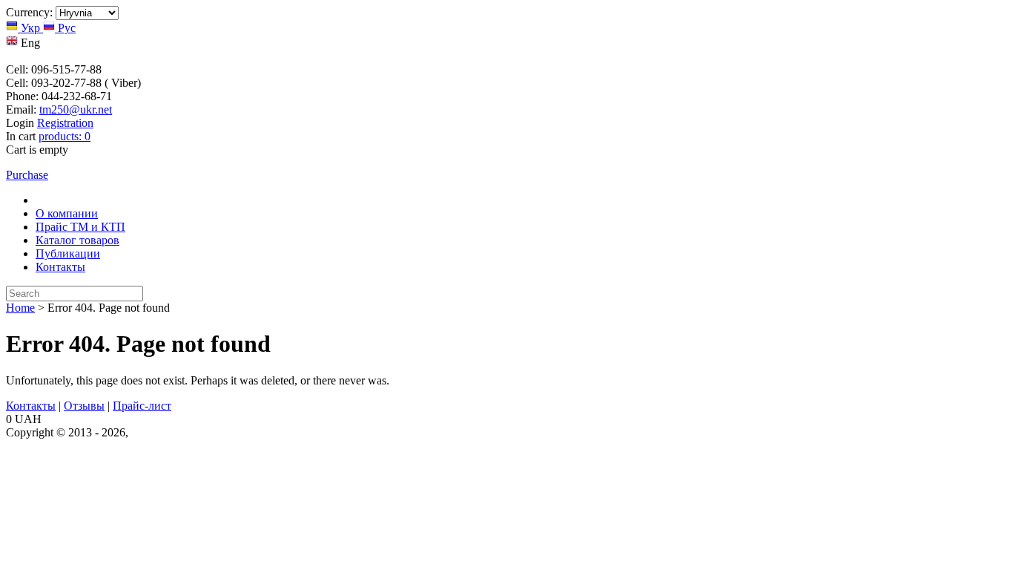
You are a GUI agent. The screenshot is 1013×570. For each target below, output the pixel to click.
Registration (65, 123)
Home (20, 307)
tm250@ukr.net (75, 109)
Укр (30, 28)
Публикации (68, 253)
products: (64, 136)
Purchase (27, 174)
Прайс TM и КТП (80, 226)
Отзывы (84, 405)
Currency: (29, 12)
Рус (65, 28)
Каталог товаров (77, 240)
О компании (67, 213)
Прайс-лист (142, 405)
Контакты (60, 267)
